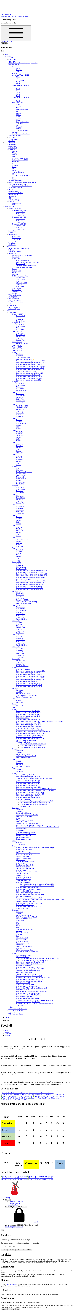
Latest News (12, 231)
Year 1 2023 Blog (21, 619)
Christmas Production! (23, 766)
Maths (18, 108)
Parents (7, 246)
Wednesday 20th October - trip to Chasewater (30, 735)
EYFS (14, 66)
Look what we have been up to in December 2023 (31, 576)
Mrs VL (18, 414)
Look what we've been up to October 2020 (29, 796)
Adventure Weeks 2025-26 (20, 97)
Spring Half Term (21, 822)
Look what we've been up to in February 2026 (30, 369)
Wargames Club (17, 291)
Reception (19, 70)
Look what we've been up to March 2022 (28, 723)
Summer (18, 428)
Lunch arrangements (14, 300)
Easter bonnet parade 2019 (24, 990)
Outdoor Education (18, 172)
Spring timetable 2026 (23, 357)
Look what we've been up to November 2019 (30, 893)
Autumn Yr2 (20, 409)
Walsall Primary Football (16, 1010)
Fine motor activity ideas (23, 839)
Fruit (17, 924)
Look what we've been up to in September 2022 (30, 671)
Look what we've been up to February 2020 (29, 903)
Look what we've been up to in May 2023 (29, 685)
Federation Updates (14, 309)
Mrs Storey (19, 421)
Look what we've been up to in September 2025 (30, 361)
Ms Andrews (20, 388)
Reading (14, 151)
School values (12, 196)
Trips (17, 71)
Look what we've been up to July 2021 (28, 776)
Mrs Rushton (20, 458)
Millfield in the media (14, 135)
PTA (9, 303)
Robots (18, 936)
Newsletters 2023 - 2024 (19, 224)
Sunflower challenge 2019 (24, 996)
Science (18, 106)
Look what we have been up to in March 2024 (30, 582)
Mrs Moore (19, 319)
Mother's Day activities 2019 (25, 984)
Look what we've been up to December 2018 (30, 969)
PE (13, 174)
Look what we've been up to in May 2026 (29, 376)
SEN (9, 198)
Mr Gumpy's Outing (22, 941)
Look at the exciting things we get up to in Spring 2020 (37, 886)
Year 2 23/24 (16, 621)
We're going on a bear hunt (24, 820)
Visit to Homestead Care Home (25, 901)
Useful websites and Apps (24, 816)
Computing (15, 161)
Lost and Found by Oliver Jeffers (26, 834)
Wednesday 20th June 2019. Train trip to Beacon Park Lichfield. (35, 1000)
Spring (18, 427)
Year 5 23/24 (16, 659)
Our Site (14, 73)
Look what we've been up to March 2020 (28, 906)
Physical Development (23, 867)
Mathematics (20, 851)
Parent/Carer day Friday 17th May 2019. (28, 995)
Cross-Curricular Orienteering (21, 134)
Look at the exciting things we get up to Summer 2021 (36, 801)
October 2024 (20, 475)
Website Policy (13, 1205)
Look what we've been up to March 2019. (29, 981)
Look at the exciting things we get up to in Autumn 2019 (37, 884)
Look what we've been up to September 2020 (30, 797)
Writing (14, 153)
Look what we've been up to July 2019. (28, 1002)
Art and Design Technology (20, 158)
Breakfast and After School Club (22, 255)
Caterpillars (19, 934)
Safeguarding (12, 144)
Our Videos (12, 245)
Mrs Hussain (20, 333)
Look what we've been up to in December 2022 (30, 676)
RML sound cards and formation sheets (28, 853)
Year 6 (18, 83)
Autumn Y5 (19, 541)
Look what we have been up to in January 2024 (30, 577)
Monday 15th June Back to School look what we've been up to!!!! (36, 847)
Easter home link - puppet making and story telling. (31, 991)
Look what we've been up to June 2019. (28, 998)
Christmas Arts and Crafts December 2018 (29, 970)
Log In (36, 1222)
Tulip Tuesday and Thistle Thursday (27, 815)
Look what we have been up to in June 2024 (29, 588)
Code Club (15, 257)
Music (18, 104)
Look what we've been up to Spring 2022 (32, 745)
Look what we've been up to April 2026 (28, 375)
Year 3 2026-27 (17, 345)
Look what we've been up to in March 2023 (29, 681)
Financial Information (15, 180)
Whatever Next (20, 860)
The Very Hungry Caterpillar (25, 861)
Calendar (11, 232)
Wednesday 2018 (21, 283)
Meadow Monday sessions (24, 472)
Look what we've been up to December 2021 (30, 730)
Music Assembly (21, 264)
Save (17, 1309)
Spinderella (19, 945)
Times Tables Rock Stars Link (17, 1009)
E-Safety (11, 250)
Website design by (14, 1227)
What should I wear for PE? (24, 175)
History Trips (24, 130)
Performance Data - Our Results (22, 186)
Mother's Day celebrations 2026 (26, 371)
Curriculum (11, 149)
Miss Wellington (21, 423)
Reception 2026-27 (18, 323)
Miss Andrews (20, 598)
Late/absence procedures (15, 302)
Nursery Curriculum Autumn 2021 (26, 740)
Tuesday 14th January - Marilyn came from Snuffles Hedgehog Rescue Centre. (40, 899)
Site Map (7, 1198)
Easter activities (21, 870)
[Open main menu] (16, 33)
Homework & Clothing (23, 693)
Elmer (18, 818)
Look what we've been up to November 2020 (30, 794)
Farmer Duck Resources (23, 835)
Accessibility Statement (15, 1201)
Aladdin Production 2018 (24, 267)
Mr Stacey (19, 551)
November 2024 (21, 477)
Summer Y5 (20, 544)
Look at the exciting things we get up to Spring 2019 (36, 960)
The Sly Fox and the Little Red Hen (27, 872)
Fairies (18, 922)
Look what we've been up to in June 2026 (29, 378)
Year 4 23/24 (16, 647)
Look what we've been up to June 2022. (28, 714)
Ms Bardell (19, 328)
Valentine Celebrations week (25, 905)
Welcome (11, 58)
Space (18, 925)
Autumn (18, 425)
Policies (10, 189)
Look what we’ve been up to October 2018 (29, 964)
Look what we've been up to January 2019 (29, 976)
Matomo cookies (11, 1284)
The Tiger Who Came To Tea (25, 865)
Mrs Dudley (20, 432)
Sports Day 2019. (21, 1005)
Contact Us (8, 41)
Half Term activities (22, 932)
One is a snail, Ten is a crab (24, 946)
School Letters (12, 234)
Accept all (11, 1249)
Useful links (12, 305)
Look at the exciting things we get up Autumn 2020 (35, 804)
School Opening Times (15, 194)
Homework (19, 764)
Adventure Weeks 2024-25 (20, 85)
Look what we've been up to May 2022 (28, 716)
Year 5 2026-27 (17, 349)
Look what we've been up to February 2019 (29, 979)
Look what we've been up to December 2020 (30, 792)
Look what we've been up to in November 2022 (30, 674)
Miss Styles (19, 446)
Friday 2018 (20, 286)
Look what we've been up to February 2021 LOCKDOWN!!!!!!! (36, 789)
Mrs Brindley (20, 324)
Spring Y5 (19, 543)
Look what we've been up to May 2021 (28, 783)
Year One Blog (20, 844)
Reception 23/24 (17, 591)
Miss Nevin (19, 444)
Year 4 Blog (20, 435)
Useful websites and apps (24, 697)
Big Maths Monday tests (23, 837)
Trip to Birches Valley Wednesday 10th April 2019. (31, 988)
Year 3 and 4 (20, 80)
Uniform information (14, 295)
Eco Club (15, 274)
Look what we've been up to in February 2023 (30, 679)
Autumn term (20, 510)
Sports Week (20, 920)
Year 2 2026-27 (17, 342)
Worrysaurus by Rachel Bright (25, 832)
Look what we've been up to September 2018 (30, 962)
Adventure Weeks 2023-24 (20, 75)
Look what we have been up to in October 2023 (30, 572)
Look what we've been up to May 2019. (28, 993)
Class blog (19, 453)
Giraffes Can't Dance (22, 856)
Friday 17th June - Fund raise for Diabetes (29, 712)
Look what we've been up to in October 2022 (30, 673)
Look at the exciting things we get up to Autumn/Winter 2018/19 (39, 958)
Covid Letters (16, 238)
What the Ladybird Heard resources (27, 951)
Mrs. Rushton (20, 506)
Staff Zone (11, 141)
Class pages (12, 312)
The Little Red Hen (22, 873)
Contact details (12, 59)
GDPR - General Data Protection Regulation (22, 182)
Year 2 (18, 78)
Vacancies (11, 137)
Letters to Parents (17, 203)
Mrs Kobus (19, 459)
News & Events (9, 206)
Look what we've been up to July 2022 (28, 711)
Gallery (10, 1007)
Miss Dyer (19, 456)
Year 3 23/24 (16, 634)
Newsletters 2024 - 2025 (19, 217)
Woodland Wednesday (23, 669)
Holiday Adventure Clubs (20, 276)
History (18, 115)
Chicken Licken (21, 875)
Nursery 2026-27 (17, 314)
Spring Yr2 (19, 411)
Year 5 (18, 82)
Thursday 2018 (20, 284)
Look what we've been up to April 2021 (28, 785)
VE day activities (21, 939)
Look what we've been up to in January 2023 (30, 678)
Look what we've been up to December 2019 (30, 894)
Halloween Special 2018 (23, 965)
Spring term (19, 511)
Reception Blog (21, 390)
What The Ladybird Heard (24, 854)
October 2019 (20, 278)
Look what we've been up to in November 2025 (30, 364)
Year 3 (18, 90)
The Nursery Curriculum (23, 806)
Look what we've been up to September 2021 (30, 738)
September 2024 (21, 473)
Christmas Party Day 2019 (24, 896)
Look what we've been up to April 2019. (28, 986)
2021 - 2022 (16, 236)
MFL (14, 168)
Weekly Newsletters (14, 208)
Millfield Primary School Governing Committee (22, 63)
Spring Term (20, 213)
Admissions (12, 146)
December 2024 (21, 479)
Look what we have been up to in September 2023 (31, 570)
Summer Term (20, 215)
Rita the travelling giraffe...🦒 (25, 359)
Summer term (20, 513)
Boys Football (16, 290)
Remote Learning (13, 200)
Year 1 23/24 (16, 605)
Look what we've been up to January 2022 (29, 726)
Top (3, 1230)
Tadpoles (19, 931)
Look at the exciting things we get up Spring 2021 (35, 802)
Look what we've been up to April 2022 (28, 719)
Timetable (19, 692)
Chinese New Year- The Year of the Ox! (28, 823)
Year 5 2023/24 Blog (22, 666)
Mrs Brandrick (20, 316)
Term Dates (12, 243)
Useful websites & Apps (23, 579)
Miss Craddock (20, 607)
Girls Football (16, 288)
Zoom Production (21, 408)
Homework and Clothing (23, 813)
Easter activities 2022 (22, 718)
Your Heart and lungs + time (24, 929)
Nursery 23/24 (16, 562)
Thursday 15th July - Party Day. (26, 775)
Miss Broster (20, 329)
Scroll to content (6, 14)
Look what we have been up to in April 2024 (30, 584)
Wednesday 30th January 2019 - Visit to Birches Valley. (33, 977)
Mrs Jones (19, 612)
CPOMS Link (12, 148)
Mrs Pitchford (20, 335)
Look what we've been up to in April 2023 (29, 683)
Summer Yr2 (20, 413)
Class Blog (19, 702)
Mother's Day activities (23, 908)
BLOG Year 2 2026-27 (23, 343)
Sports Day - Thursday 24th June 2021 (28, 780)
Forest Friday (20, 842)
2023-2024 (15, 241)
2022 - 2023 (16, 239)
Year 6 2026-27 (17, 350)
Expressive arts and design (24, 877)
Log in (7, 1017)
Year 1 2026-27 (17, 331)
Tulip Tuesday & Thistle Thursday (26, 602)
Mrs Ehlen (19, 354)
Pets (17, 927)
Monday (18, 281)
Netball (14, 293)
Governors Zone (13, 139)
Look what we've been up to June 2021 (28, 782)
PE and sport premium (15, 187)
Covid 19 (11, 201)
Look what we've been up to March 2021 (28, 787)
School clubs (12, 253)
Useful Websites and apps (24, 757)
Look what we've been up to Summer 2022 (33, 744)
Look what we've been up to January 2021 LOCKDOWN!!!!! (35, 790)
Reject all (4, 1249)
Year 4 (18, 92)
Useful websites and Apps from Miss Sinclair (30, 825)
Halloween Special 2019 (23, 891)
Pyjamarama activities (22, 943)
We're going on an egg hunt (24, 950)
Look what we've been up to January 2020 (29, 898)
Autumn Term (20, 212)
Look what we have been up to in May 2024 (29, 586)
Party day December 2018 (24, 972)
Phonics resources (21, 828)
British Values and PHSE (20, 160)
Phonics (14, 155)
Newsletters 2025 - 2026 (19, 210)
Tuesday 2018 (20, 279)
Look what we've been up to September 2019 (30, 887)
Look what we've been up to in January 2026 (30, 368)
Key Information (10, 142)
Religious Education (22, 109)
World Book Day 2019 (23, 983)
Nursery (18, 68)
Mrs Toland (19, 433)
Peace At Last (20, 863)
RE (13, 177)
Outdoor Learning (13, 64)
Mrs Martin (19, 416)
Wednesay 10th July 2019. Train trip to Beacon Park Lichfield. (35, 1003)
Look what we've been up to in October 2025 (30, 362)
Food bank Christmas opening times (19, 248)
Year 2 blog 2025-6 (22, 406)
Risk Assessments (17, 205)
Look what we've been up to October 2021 (29, 737)
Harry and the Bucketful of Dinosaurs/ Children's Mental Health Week (37, 827)
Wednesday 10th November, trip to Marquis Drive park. (33, 731)
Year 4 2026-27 (17, 347)
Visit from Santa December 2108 (26, 974)
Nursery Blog (20, 321)
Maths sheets (20, 830)
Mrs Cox (19, 317)
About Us (8, 56)
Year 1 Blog (20, 402)
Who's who (11, 61)
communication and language (25, 868)
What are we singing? (22, 260)
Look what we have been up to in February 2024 (31, 581)
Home (6, 54)
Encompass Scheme (14, 252)
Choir (14, 272)
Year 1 (18, 77)
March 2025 (20, 484)
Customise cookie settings (23, 1249)
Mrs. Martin (19, 508)
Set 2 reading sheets (22, 938)
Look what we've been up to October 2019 (29, 889)
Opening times (12, 297)
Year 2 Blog (20, 633)
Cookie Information (14, 1203)
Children (7, 310)
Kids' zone (11, 1012)
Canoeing (15, 132)
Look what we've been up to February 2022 (29, 725)
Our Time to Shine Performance (26, 265)
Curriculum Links (17, 103)
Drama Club (16, 258)
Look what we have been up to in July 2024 (29, 589)
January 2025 (20, 480)
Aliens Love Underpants (23, 858)
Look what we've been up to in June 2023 (29, 686)
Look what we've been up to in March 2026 (29, 373)
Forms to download (14, 307)
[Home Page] (15, 16)
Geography (19, 113)
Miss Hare (19, 420)
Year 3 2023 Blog (21, 645)
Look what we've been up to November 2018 (30, 967)
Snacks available (13, 298)
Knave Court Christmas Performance (27, 262)
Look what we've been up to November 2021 (30, 733)
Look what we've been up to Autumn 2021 (33, 747)
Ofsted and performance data (17, 184)
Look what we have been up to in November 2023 (31, 574)
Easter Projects (20, 948)
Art (17, 111)
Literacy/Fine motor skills (24, 849)
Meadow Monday (21, 569)
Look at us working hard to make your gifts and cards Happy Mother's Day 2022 (40, 721)
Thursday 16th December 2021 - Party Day (29, 728)
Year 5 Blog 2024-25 (22, 539)
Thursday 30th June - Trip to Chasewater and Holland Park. (34, 778)
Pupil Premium (13, 191)
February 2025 (20, 482)
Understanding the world (23, 879)
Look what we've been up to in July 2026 (28, 380)
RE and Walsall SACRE (15, 193)
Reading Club (16, 271)
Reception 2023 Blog (22, 600)
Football (14, 269)
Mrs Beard (19, 546)
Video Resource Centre (15, 1014)
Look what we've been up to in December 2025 (30, 366)
